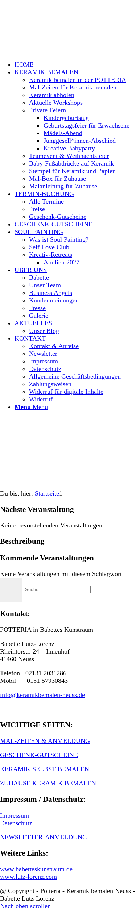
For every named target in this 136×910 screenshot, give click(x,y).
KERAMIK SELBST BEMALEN (44, 769)
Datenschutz (16, 823)
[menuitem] (75, 64)
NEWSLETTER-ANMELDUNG (43, 837)
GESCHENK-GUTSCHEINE (39, 755)
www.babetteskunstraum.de (36, 869)
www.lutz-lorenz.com (28, 876)
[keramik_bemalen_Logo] (54, 34)
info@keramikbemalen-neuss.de (42, 694)
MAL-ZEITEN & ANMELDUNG (45, 740)
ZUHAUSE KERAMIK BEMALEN (48, 783)
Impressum (14, 815)
